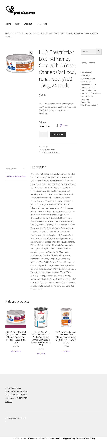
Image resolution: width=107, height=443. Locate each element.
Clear (65, 125)
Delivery (42, 122)
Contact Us (43, 438)
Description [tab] (10, 168)
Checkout (28, 23)
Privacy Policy (55, 438)
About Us (15, 438)
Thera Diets (19, 33)
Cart (17, 23)
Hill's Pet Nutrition (52, 152)
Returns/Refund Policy (86, 438)
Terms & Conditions (29, 438)
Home (8, 23)
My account (42, 23)
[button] (31, 53)
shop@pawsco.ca (13, 388)
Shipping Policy (69, 438)
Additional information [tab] (15, 176)
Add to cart (57, 134)
